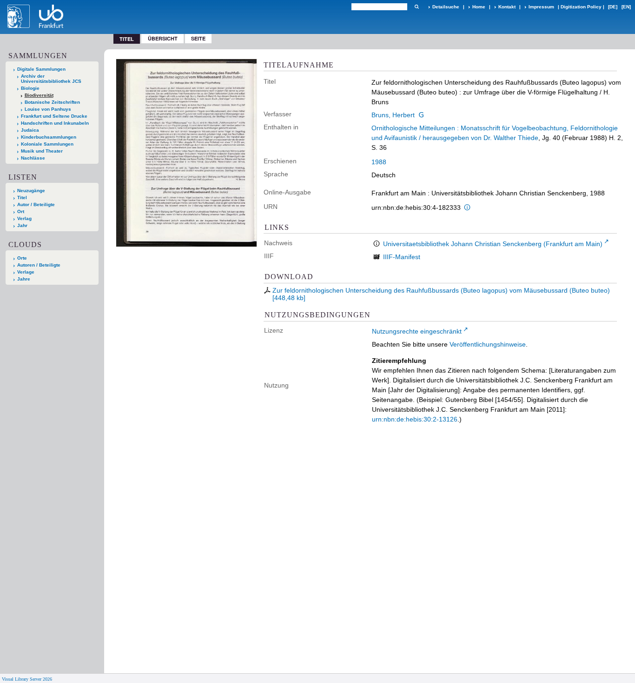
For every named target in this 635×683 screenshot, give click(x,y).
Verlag (24, 218)
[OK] (416, 7)
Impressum (541, 6)
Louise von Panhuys (48, 109)
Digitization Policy (581, 6)
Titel (22, 197)
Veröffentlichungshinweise (488, 344)
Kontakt (507, 6)
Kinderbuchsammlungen (48, 137)
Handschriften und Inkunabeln (55, 123)
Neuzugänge (31, 190)
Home (478, 6)
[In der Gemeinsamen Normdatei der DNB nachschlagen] (421, 115)
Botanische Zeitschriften (52, 102)
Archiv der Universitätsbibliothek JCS (51, 79)
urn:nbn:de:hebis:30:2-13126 (414, 419)
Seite (198, 38)
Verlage (25, 272)
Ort (20, 211)
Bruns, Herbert (393, 115)
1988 (378, 162)
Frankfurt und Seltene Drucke (54, 116)
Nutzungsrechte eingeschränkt (417, 331)
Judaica (30, 130)
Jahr (22, 225)
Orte (22, 258)
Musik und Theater (42, 151)
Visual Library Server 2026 (27, 679)
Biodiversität (39, 95)
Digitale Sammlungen (41, 69)
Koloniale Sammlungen (47, 144)
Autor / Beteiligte (36, 204)
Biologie (30, 88)
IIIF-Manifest (401, 257)
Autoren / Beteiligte (38, 265)
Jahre (23, 278)
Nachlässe (33, 158)
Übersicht (163, 38)
